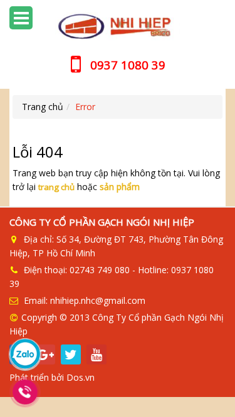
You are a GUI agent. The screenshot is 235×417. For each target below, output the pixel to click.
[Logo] (117, 26)
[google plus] (45, 354)
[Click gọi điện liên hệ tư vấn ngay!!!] (25, 392)
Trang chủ (42, 107)
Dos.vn (80, 377)
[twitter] (71, 354)
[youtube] (96, 354)
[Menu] (21, 17)
